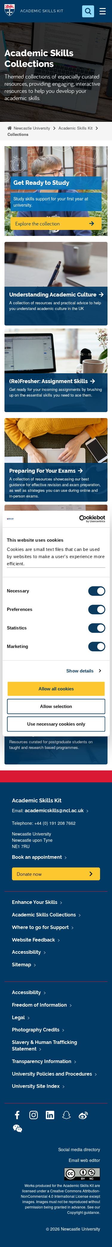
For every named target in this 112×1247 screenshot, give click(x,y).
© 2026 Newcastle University (73, 1229)
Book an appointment (37, 857)
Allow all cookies (56, 688)
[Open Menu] (102, 11)
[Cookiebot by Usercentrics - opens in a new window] (79, 519)
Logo (10, 11)
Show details (79, 670)
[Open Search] (88, 11)
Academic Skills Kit (41, 11)
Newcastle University (31, 128)
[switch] (96, 609)
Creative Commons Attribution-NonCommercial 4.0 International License (60, 1193)
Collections (17, 134)
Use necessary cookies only (56, 724)
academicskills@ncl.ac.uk (54, 810)
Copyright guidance (83, 1212)
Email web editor (84, 1160)
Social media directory (79, 1149)
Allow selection (56, 706)
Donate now (29, 873)
